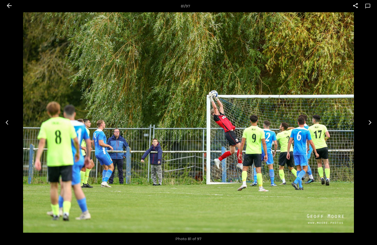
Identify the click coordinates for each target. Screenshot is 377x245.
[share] (355, 6)
